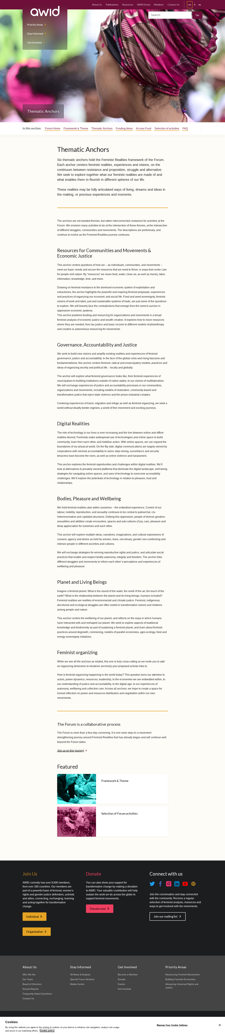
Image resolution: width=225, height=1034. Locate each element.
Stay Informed (35, 33)
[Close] (219, 1025)
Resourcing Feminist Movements (182, 974)
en (189, 4)
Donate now (98, 908)
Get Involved (34, 42)
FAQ (185, 128)
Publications (112, 4)
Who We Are (29, 974)
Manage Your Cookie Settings (172, 1025)
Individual (32, 916)
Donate (121, 979)
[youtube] (185, 884)
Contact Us (173, 4)
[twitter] (152, 884)
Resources (127, 4)
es (199, 4)
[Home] (45, 11)
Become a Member (128, 974)
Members (159, 4)
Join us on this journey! (70, 750)
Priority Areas (35, 24)
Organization (34, 931)
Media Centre (77, 984)
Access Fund (143, 128)
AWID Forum (143, 4)
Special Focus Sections (82, 979)
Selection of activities (167, 128)
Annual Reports (31, 989)
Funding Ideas (124, 128)
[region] (112, 1025)
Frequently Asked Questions (37, 993)
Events (121, 984)
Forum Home (52, 128)
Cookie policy (47, 1030)
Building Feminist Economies (180, 979)
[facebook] (160, 884)
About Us (97, 4)
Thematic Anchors (101, 128)
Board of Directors (32, 984)
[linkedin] (177, 884)
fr (195, 4)
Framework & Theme (76, 128)
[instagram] (168, 884)
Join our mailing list (166, 916)
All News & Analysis (80, 974)
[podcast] (193, 884)
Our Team (28, 979)
